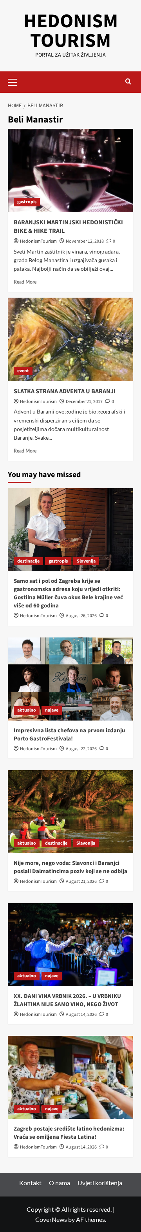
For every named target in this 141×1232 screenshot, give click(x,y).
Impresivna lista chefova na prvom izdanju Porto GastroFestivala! (69, 734)
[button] (16, 81)
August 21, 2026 (81, 881)
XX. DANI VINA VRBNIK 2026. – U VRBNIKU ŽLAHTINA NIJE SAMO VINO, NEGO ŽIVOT (67, 1000)
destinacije (28, 561)
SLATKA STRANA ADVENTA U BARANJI (65, 391)
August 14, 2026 (81, 1014)
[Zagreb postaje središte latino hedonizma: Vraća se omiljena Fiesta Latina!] (70, 1077)
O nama (59, 1182)
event (23, 370)
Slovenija (86, 561)
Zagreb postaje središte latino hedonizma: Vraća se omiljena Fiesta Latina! (69, 1133)
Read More (25, 282)
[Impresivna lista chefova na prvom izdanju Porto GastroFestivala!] (70, 679)
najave (51, 710)
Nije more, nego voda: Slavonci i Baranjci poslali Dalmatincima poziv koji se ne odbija (70, 867)
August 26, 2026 (81, 615)
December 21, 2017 (84, 401)
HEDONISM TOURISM (71, 31)
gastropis (26, 202)
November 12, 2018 (85, 241)
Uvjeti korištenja (100, 1182)
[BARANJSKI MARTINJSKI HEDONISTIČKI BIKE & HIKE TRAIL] (70, 170)
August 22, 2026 (81, 749)
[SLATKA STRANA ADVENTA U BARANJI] (70, 339)
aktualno (26, 710)
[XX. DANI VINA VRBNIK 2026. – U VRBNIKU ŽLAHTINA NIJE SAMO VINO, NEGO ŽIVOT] (70, 944)
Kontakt (30, 1182)
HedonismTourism (38, 241)
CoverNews (51, 1219)
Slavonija (85, 843)
